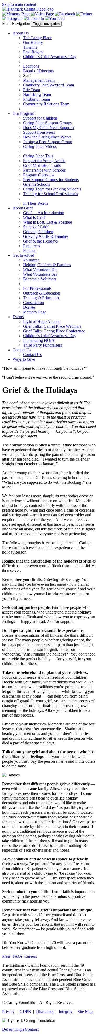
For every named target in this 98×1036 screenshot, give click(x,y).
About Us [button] (21, 33)
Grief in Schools (36, 184)
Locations (31, 66)
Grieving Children (38, 231)
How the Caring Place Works (47, 137)
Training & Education (41, 298)
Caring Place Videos (40, 146)
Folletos (29, 250)
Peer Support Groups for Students (51, 179)
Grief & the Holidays (40, 241)
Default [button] (8, 1029)
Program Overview (39, 175)
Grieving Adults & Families (45, 236)
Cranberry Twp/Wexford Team (48, 85)
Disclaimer (45, 1011)
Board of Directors (38, 71)
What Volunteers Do (40, 269)
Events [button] (18, 317)
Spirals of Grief (35, 227)
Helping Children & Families (47, 264)
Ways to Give (24, 359)
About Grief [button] (23, 208)
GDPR (25, 1011)
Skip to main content (19, 4)
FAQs (17, 956)
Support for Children (40, 118)
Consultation (33, 302)
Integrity (66, 1011)
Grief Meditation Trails (42, 165)
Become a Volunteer (39, 279)
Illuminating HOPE (39, 340)
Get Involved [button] (23, 255)
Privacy (8, 1011)
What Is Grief (34, 217)
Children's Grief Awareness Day (49, 56)
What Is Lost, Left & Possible (47, 222)
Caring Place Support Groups (47, 123)
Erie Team (31, 89)
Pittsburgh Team (36, 99)
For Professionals (37, 288)
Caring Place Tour (38, 156)
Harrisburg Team (37, 94)
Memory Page (34, 312)
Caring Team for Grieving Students (52, 189)
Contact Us (32, 354)
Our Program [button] (23, 113)
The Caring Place (37, 37)
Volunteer (31, 260)
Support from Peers (39, 132)
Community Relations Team (46, 104)
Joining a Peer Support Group (47, 142)
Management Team (39, 80)
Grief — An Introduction (43, 212)
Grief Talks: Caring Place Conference (54, 331)
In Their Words (35, 203)
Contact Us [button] (22, 350)
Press (6, 956)
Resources (31, 246)
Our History (33, 42)
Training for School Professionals (50, 194)
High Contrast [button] (27, 1029)
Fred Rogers (33, 52)
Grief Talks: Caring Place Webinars (52, 326)
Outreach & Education (41, 293)
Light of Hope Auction (42, 321)
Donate (29, 307)
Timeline (30, 47)
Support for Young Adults (44, 160)
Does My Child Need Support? (48, 127)
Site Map (85, 1011)
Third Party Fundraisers (42, 345)
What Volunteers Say (40, 274)
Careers (30, 956)
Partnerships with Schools (44, 170)
